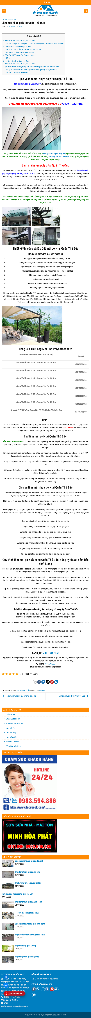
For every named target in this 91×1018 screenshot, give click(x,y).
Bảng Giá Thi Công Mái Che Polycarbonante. (19, 55)
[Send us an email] (49, 2)
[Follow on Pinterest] (52, 989)
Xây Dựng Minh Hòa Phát (57, 1015)
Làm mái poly (6, 19)
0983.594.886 (50, 664)
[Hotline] (6, 993)
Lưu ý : (10, 58)
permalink (42, 690)
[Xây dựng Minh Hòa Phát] (45, 11)
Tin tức (13, 19)
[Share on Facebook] (39, 682)
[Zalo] (6, 985)
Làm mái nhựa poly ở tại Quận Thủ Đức (17, 47)
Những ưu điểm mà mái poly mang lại (20, 52)
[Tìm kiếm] (86, 11)
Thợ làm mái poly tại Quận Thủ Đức (16, 61)
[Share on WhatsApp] (35, 682)
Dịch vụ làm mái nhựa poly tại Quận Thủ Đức (19, 41)
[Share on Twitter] (43, 682)
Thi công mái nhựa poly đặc (59, 156)
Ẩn (39, 36)
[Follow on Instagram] (44, 2)
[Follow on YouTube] (56, 989)
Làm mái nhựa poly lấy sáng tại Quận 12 (21, 696)
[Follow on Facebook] (42, 2)
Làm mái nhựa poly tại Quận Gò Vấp (72, 696)
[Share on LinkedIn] (56, 682)
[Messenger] (6, 977)
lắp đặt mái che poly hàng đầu (54, 153)
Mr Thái (21, 27)
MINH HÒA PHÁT (50, 653)
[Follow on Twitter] (46, 2)
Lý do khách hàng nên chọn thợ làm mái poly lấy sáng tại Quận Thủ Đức (31, 70)
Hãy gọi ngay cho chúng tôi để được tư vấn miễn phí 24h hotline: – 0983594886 (35, 44)
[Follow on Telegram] (34, 995)
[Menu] (4, 11)
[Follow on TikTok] (43, 989)
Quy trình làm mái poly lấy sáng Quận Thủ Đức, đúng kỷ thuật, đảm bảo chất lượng (31, 67)
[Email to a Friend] (48, 682)
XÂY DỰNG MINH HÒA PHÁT (17, 72)
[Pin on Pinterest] (52, 682)
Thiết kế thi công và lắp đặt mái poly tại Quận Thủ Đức (22, 49)
